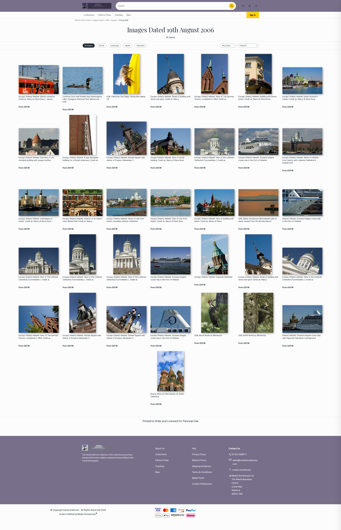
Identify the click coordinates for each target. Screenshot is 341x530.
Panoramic (141, 46)
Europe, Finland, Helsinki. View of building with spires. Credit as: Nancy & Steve (214, 220)
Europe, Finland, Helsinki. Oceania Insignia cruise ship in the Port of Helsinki (256, 159)
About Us (160, 448)
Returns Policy (199, 460)
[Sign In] (256, 6)
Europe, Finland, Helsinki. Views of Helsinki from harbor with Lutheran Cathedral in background (300, 160)
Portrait (101, 46)
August (114, 20)
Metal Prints (198, 478)
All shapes (89, 46)
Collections (89, 15)
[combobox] (172, 5)
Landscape (115, 46)
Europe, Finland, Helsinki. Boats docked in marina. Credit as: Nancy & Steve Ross (300, 98)
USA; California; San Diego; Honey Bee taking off (126, 98)
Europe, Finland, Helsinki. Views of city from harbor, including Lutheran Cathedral (125, 220)
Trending (119, 15)
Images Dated (98, 20)
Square (127, 46)
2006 (107, 20)
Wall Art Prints (80, 20)
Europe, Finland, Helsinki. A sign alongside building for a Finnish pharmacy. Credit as (80, 159)
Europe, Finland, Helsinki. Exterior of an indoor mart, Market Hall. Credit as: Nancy (82, 220)
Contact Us (234, 448)
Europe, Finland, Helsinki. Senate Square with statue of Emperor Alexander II (126, 159)
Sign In (253, 15)
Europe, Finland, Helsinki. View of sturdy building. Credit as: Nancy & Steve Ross (167, 159)
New (128, 15)
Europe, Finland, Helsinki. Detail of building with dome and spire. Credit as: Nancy (170, 98)
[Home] (96, 6)
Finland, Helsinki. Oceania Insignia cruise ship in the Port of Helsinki (301, 220)
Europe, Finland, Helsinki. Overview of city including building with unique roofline (36, 159)
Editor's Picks (104, 15)
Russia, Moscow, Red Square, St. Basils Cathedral (167, 395)
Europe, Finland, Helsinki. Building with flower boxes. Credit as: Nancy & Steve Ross (257, 98)
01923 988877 (239, 454)
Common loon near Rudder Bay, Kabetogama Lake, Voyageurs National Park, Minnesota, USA (82, 99)
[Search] (231, 6)
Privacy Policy (199, 454)
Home (88, 20)
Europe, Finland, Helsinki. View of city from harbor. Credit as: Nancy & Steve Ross (169, 220)
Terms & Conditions (202, 472)
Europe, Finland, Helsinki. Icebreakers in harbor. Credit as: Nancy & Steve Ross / (35, 220)
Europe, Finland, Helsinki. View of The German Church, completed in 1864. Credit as (214, 98)
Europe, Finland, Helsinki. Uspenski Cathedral (213, 277)
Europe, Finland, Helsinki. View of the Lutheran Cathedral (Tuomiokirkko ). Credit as (214, 159)
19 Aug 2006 (123, 20)
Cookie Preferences (202, 483)
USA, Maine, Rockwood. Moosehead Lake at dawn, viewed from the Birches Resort (257, 220)
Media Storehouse (86, 514)
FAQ (194, 448)
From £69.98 (24, 107)
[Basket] (250, 6)
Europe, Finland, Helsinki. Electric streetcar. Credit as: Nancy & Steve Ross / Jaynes (37, 98)
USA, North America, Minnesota (208, 335)
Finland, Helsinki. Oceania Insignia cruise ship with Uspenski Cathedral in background (301, 336)
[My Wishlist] (243, 6)
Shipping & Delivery (201, 466)
